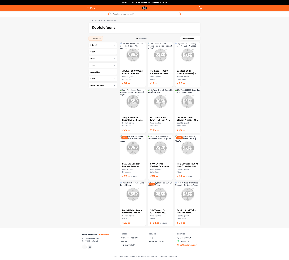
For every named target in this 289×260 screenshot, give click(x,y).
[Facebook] (84, 247)
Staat (92, 52)
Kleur (92, 79)
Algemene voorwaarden (168, 256)
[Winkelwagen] (200, 8)
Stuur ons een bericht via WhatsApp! (151, 2)
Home (91, 20)
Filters (95, 38)
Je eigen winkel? (127, 245)
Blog (151, 238)
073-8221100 (185, 238)
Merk (92, 58)
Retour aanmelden (156, 241)
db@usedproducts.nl (188, 245)
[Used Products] (144, 8)
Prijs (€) (93, 45)
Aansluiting (95, 72)
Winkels (123, 241)
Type (92, 65)
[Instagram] (90, 247)
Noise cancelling (97, 85)
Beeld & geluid (100, 20)
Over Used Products (129, 238)
